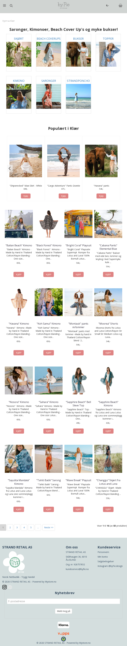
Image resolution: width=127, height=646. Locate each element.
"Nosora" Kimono (19, 402)
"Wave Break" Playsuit (78, 480)
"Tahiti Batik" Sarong (48, 480)
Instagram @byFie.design (110, 566)
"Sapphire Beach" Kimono (108, 403)
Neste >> (48, 527)
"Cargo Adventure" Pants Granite (63, 185)
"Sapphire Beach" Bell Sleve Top (78, 403)
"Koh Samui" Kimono (49, 323)
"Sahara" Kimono (48, 402)
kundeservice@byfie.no (77, 569)
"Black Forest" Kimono (48, 245)
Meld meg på (63, 611)
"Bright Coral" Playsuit (78, 245)
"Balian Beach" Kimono (19, 245)
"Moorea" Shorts (108, 323)
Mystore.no (50, 581)
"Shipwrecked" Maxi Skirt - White (25, 185)
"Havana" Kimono (19, 323)
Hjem (5, 20)
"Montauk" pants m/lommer (78, 325)
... (38, 527)
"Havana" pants (101, 185)
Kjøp (25, 195)
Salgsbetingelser (106, 561)
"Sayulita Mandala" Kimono (19, 482)
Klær (12, 20)
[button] (10, 168)
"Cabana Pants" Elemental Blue (108, 247)
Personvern (103, 552)
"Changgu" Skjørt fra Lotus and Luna (108, 482)
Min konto (103, 556)
